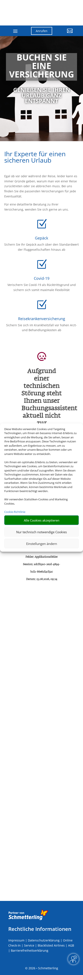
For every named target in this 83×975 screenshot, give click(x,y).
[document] (41, 67)
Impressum (16, 940)
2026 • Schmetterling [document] (43, 968)
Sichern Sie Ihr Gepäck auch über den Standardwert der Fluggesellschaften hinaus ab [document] (41, 247)
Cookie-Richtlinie (14, 512)
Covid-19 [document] (41, 278)
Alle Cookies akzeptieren (41, 520)
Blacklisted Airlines (51, 945)
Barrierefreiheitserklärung (29, 950)
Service (29, 945)
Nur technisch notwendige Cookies (41, 532)
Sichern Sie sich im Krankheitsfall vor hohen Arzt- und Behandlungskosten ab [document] (41, 327)
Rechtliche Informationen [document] (39, 928)
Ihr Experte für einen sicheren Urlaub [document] (35, 158)
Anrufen (41, 31)
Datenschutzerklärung (44, 940)
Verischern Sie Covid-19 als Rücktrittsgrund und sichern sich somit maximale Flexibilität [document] (41, 287)
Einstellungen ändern (41, 543)
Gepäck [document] (41, 238)
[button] (66, 34)
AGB (71, 945)
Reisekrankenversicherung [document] (41, 318)
